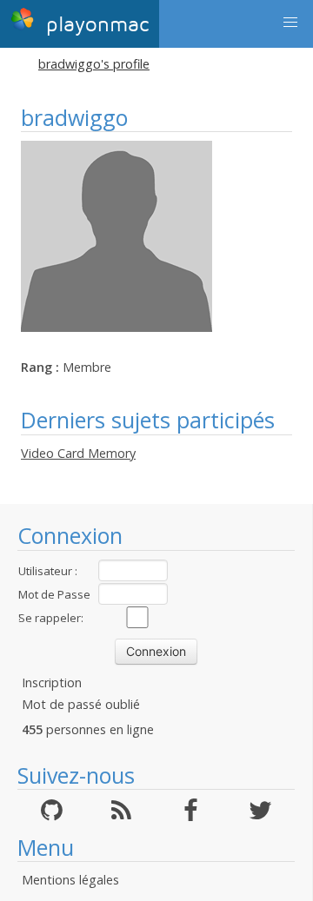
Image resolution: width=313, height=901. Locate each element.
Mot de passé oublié (81, 704)
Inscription (52, 682)
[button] (290, 22)
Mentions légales (70, 879)
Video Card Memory (78, 453)
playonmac (94, 24)
